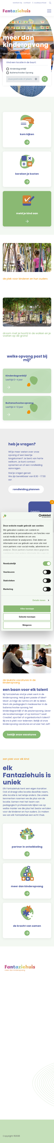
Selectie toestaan (27, 617)
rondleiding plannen (13, 1000)
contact (27, 2)
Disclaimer (37, 1128)
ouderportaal (40, 2)
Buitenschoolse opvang (21, 72)
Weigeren (27, 625)
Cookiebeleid (27, 1122)
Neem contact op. (20, 1051)
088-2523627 (14, 1019)
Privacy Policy (9, 1122)
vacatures (8, 1003)
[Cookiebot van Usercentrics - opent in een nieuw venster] (39, 516)
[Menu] (47, 11)
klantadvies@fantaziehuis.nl (22, 1025)
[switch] (47, 572)
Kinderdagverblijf (18, 69)
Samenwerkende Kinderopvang (31, 1075)
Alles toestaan (27, 608)
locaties (7, 993)
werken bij (17, 2)
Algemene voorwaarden (15, 1128)
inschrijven (8, 996)
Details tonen (39, 600)
